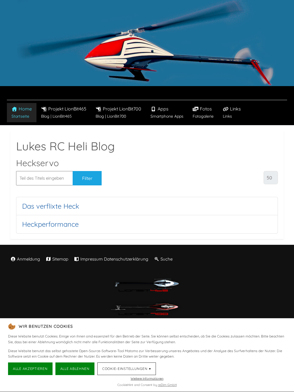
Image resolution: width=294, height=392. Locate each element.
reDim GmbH (167, 385)
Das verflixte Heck (50, 206)
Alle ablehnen (75, 368)
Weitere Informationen (147, 379)
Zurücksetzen (125, 178)
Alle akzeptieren (30, 368)
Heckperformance (50, 224)
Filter (87, 178)
